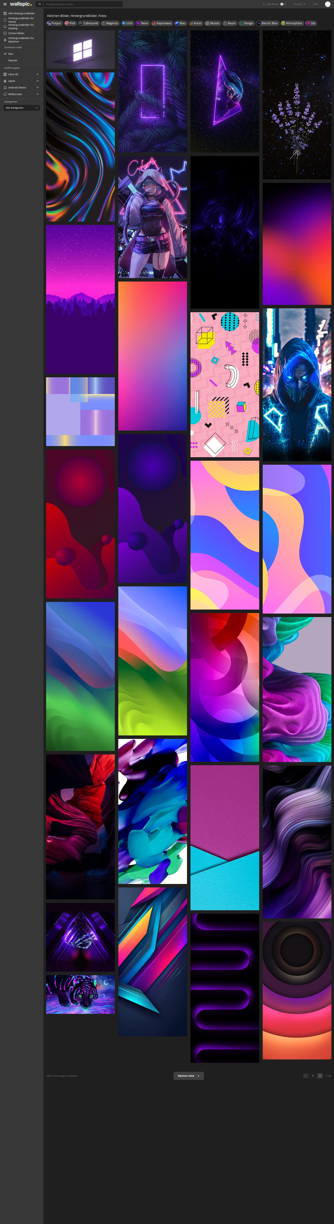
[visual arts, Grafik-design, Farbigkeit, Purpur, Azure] (224, 535)
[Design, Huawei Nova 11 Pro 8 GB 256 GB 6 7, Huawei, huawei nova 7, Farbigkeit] (80, 411)
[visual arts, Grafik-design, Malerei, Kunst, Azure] (297, 539)
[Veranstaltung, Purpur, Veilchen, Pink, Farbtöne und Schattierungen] (152, 356)
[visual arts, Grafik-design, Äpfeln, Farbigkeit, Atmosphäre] (80, 676)
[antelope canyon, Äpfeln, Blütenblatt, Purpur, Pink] (80, 826)
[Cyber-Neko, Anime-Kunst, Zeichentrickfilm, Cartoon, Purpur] (152, 217)
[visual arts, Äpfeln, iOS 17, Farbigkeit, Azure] (152, 660)
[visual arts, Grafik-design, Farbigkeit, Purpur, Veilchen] (152, 961)
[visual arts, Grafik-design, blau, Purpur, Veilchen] (224, 687)
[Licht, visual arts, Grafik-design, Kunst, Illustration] (152, 811)
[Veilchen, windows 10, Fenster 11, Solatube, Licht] (80, 49)
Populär (12, 60)
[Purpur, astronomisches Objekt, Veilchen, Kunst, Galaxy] (224, 91)
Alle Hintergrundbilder (21, 13)
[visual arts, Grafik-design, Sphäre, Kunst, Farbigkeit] (152, 508)
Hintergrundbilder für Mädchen (21, 40)
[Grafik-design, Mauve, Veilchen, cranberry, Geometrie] (224, 384)
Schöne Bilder (16, 33)
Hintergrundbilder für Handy (21, 20)
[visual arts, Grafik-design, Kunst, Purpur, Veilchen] (297, 689)
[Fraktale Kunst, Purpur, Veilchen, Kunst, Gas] (224, 232)
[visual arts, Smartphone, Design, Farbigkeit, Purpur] (80, 146)
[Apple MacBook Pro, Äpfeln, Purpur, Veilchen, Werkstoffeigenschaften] (224, 988)
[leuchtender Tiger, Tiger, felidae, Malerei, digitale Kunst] (80, 994)
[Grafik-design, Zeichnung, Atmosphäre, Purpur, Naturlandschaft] (80, 299)
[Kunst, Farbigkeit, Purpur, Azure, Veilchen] (297, 244)
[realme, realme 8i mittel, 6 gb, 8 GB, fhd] (297, 842)
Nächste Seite (186, 1075)
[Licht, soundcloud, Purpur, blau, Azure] (297, 384)
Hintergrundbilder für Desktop (21, 26)
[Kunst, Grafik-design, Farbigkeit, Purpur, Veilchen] (297, 990)
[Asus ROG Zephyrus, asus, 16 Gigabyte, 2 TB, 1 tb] (80, 937)
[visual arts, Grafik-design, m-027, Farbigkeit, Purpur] (80, 524)
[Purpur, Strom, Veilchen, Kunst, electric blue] (152, 91)
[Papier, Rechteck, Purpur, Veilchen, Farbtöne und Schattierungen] (224, 837)
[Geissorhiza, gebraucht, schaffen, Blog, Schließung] (297, 104)
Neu (10, 53)
